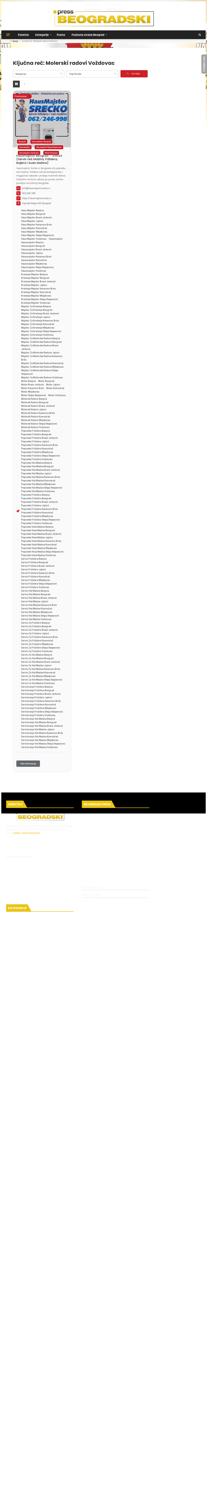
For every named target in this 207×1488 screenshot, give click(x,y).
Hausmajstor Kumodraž (34, 260)
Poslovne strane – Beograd (66, 5)
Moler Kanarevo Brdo (32, 388)
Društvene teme (22, 1225)
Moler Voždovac (57, 395)
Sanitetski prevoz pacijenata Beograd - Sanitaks (92, 1478)
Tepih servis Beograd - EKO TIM (65, 1481)
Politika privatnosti (97, 832)
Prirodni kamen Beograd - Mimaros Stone (56, 1456)
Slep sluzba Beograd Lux (30, 1443)
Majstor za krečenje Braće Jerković (40, 313)
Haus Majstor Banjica (32, 210)
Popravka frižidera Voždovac (37, 459)
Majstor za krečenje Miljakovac (37, 327)
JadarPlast (43, 1428)
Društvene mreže (22, 996)
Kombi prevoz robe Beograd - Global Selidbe (61, 1453)
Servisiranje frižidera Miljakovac (38, 708)
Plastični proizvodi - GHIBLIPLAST (63, 1469)
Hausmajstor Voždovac (29, 153)
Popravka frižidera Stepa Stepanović (40, 455)
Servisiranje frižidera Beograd (37, 690)
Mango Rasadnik (36, 1469)
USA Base (79, 1421)
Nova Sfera (157, 1437)
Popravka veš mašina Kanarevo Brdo (40, 477)
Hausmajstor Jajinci (32, 253)
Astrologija (19, 1312)
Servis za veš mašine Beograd (37, 658)
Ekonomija (16, 1169)
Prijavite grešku (95, 857)
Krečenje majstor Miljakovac (36, 295)
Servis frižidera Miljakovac (35, 580)
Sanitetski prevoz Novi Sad (183, 1431)
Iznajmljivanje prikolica (18, 1447)
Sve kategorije (94, 881)
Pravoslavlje (19, 1200)
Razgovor (18, 1355)
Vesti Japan (19, 1070)
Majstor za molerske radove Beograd (41, 342)
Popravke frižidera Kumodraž (37, 512)
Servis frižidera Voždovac (35, 587)
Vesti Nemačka (21, 1089)
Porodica (17, 1206)
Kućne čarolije (21, 1324)
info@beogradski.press (21, 856)
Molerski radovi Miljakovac (35, 420)
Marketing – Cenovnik (99, 850)
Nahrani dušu (23, 1293)
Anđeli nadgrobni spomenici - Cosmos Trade (37, 1459)
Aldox (121, 1437)
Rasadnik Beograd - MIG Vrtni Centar (158, 1469)
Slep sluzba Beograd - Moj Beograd (165, 1440)
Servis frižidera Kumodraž (35, 576)
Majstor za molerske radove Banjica (40, 338)
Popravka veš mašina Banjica (36, 463)
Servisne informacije (25, 947)
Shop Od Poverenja (16, 1421)
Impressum (92, 844)
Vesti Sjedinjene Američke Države (34, 1101)
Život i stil (18, 1380)
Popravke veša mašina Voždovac (38, 555)
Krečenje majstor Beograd (35, 278)
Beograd (22, 141)
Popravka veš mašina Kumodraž (38, 480)
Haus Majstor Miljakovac (34, 231)
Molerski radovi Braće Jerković (38, 406)
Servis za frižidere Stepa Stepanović (40, 647)
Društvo (14, 953)
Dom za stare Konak (25, 1428)
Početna (33, 5)
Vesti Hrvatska (21, 1151)
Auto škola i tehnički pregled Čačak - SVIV (145, 1431)
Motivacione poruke (25, 1282)
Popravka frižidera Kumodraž (37, 448)
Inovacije (15, 1003)
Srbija (13, 1039)
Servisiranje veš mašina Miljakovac (40, 740)
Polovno (103, 1418)
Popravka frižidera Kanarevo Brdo (39, 445)
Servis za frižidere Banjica (35, 623)
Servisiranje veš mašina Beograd (38, 722)
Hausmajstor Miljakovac (34, 263)
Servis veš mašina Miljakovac (36, 612)
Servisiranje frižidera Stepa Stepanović (42, 711)
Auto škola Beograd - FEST (142, 1453)
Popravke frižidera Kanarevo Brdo (39, 509)
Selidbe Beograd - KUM (106, 1475)
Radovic (115, 1440)
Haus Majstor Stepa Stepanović (37, 235)
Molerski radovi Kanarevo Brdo (38, 413)
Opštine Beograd (23, 934)
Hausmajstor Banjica (32, 242)
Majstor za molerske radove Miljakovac (42, 367)
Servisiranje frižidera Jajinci (36, 697)
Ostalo (13, 1195)
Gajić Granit (144, 1437)
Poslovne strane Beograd (88, 34)
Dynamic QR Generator (182, 1421)
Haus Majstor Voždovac (34, 239)
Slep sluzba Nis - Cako (138, 1428)
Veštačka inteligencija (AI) (30, 990)
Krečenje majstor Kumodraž (36, 292)
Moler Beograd (51, 153)
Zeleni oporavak (22, 1027)
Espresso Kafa (128, 1440)
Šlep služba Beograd (125, 1465)
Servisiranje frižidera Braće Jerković (41, 694)
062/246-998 (28, 193)
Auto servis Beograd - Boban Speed (141, 1450)
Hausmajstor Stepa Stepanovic (49, 147)
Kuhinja (16, 1330)
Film (14, 1387)
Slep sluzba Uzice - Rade (165, 1428)
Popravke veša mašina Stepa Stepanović (42, 551)
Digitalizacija (133, 1418)
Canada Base (125, 1421)
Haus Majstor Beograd (41, 141)
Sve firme (90, 874)
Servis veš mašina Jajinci (34, 601)
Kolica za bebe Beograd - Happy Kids (106, 1453)
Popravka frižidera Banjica (35, 431)
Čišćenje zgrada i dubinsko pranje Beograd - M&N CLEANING (133, 1462)
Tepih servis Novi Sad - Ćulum (76, 1475)
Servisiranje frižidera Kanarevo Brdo (41, 701)
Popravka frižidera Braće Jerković (39, 438)
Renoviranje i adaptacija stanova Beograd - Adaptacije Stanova (78, 1465)
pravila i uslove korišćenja (26, 832)
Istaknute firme (95, 868)
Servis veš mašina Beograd (35, 594)
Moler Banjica (28, 381)
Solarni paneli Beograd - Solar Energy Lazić (102, 1456)
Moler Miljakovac (30, 391)
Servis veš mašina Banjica (35, 591)
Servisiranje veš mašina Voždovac (39, 747)
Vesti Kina (18, 1076)
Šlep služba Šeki (59, 1462)
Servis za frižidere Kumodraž (37, 640)
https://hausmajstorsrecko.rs (37, 198)
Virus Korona (18, 1163)
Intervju (16, 1343)
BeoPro (18, 1440)
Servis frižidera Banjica (34, 559)
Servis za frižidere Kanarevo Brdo (39, 637)
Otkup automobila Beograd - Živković (62, 1434)
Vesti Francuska (22, 1057)
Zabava (16, 1263)
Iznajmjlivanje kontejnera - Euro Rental (44, 1440)
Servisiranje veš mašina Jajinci (37, 729)
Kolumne (17, 1349)
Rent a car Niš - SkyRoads (84, 1428)
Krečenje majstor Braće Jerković (38, 281)
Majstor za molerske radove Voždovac (42, 377)
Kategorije (42, 34)
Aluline (69, 1440)
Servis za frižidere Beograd (36, 626)
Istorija (16, 1250)
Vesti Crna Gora (22, 1132)
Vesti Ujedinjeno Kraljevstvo (30, 1114)
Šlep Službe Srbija (78, 1443)
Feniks (9, 1440)
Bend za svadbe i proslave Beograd (146, 1456)
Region (13, 1120)
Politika (14, 960)
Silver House (38, 1447)
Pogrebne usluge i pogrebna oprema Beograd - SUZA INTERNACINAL (81, 1424)
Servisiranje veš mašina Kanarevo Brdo (42, 733)
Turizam (17, 1406)
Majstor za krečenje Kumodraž (37, 324)
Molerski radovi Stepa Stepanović (39, 423)
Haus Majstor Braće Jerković (36, 217)
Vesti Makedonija (23, 1138)
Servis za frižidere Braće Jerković (39, 630)
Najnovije (15, 923)
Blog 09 (145, 1418)
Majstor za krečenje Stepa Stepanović (41, 331)
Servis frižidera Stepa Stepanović (39, 583)
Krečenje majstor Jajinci (34, 285)
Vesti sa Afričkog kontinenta (31, 1051)
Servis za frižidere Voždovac (37, 651)
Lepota (16, 1300)
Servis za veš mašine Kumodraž (38, 672)
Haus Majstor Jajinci (32, 221)
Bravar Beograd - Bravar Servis (154, 1465)
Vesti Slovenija (21, 1144)
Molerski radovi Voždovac (35, 427)
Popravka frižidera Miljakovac (37, 452)
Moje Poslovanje (52, 1418)
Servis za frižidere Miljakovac (37, 644)
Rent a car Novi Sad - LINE (175, 1450)
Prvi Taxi (113, 1437)
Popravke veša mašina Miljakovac (39, 548)
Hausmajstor (24, 147)
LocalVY (139, 1421)
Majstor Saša (26, 1450)
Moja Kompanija (71, 1418)
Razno (15, 1033)
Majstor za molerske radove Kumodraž (42, 363)
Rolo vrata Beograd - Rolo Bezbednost (136, 1434)
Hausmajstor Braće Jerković (36, 249)
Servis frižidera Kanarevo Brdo (38, 573)
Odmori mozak (24, 1287)
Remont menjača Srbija (112, 1428)
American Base (94, 1421)
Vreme (13, 1188)
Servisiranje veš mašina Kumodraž (39, 736)
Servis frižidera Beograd (34, 562)
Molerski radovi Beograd (34, 402)
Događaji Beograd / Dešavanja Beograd (39, 941)
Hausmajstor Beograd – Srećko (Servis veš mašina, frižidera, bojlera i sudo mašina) (39, 159)
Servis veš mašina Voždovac (36, 619)
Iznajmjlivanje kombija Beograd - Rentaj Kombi (59, 1450)
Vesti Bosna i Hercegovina (29, 1125)
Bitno (15, 1014)
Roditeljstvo (19, 1212)
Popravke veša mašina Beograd (38, 530)
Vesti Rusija (19, 1095)
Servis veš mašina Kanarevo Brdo (39, 605)
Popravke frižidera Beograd (36, 498)
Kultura (14, 1176)
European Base (64, 1421)
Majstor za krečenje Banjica (36, 306)
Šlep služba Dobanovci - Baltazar (137, 1481)
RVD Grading (23, 1431)
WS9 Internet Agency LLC (41, 1421)
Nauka (16, 1244)
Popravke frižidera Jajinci (35, 505)
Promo (61, 34)
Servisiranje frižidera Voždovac (38, 715)
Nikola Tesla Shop (15, 1424)
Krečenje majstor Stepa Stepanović (39, 299)
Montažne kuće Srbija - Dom (99, 1434)
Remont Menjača (60, 1428)
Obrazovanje (20, 1219)
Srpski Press (190, 1418)
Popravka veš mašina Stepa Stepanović (41, 487)
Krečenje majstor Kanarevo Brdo (38, 288)
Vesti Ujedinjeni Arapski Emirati (33, 1108)
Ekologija (15, 1009)
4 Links (148, 1421)
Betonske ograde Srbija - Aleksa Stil (31, 1472)
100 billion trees (35, 1424)
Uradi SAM (18, 1412)
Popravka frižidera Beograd (36, 434)
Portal (45, 5)
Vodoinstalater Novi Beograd (164, 1475)
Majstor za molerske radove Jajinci (40, 352)
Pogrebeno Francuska (170, 1434)
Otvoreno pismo (22, 1368)
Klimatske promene (24, 1020)
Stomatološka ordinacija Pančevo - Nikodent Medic (147, 1478)
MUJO (141, 1440)
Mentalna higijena (24, 1275)
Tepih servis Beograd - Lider (84, 1462)
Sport (12, 1182)
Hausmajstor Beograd (33, 246)
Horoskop (20, 1317)
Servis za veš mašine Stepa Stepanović (41, 679)
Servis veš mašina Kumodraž (36, 608)
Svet (12, 1046)
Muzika (16, 1393)
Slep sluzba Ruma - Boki (94, 1447)
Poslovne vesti (18, 972)
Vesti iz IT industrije (22, 979)
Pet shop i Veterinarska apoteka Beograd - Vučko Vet (93, 1431)
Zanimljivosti (20, 1269)
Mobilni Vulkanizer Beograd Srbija (129, 1459)
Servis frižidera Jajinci (33, 569)
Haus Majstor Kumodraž (34, 228)
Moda (15, 1336)
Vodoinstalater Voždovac (134, 1475)
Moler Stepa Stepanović (33, 395)
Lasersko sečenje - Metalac (180, 1437)
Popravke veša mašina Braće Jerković (41, 534)
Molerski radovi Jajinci (33, 409)
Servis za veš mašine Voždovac (38, 683)
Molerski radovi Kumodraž (35, 416)
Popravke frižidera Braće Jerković (39, 502)
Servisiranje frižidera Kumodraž (38, 704)
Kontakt (131, 5)
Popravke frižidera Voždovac (37, 523)
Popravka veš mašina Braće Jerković (40, 470)
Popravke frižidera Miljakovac (37, 516)
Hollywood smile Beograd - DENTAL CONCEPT (142, 1424)
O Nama (90, 825)
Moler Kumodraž (55, 388)
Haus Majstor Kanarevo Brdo (36, 224)
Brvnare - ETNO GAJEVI (101, 1443)
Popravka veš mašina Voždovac (38, 491)
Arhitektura (19, 1238)
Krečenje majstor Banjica (34, 274)
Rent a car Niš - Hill (100, 1459)
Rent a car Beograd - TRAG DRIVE (23, 1434)
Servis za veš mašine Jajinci (36, 665)
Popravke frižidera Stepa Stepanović (40, 519)
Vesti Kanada (20, 1082)
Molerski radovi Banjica (34, 399)
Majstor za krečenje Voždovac (37, 335)
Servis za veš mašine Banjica (36, 655)
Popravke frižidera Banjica (35, 495)
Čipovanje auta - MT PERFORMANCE (133, 1443)
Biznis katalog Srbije (31, 1418)
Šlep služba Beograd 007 (101, 1472)
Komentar (18, 1361)
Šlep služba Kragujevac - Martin (69, 1472)
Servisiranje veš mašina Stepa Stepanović (43, 743)
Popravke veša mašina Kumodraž (39, 544)
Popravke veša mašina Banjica (37, 527)
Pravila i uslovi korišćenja (101, 838)
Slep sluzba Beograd (55, 1443)
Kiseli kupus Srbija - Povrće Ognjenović (161, 1447)
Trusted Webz (160, 1421)
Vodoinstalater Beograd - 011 (124, 1447)
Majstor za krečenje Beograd (36, 310)
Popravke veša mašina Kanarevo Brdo (41, 541)
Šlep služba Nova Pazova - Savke (100, 1481)
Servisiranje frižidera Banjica (37, 687)
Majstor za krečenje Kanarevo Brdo (40, 320)
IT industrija (19, 984)
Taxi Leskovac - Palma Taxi (93, 1437)
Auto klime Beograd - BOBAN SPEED (58, 1437)
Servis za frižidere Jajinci (35, 633)
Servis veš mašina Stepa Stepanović (40, 615)
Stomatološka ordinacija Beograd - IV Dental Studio (109, 1469)
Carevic (51, 1447)
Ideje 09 (155, 1418)
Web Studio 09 (117, 1418)
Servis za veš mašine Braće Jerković (40, 662)
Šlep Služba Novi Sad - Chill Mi (47, 1431)
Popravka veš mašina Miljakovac (38, 484)
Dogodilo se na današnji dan (31, 1257)
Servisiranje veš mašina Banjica (38, 718)
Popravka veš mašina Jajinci (36, 473)
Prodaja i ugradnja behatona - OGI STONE (37, 1475)
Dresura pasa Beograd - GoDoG (103, 1450)
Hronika (14, 966)
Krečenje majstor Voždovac (35, 303)
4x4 (188, 1440)
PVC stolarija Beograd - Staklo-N (166, 1459)
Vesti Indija (19, 1063)
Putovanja (18, 1399)
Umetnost (18, 1231)
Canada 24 (110, 1421)
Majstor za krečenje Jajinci (35, 317)
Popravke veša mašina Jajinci (37, 537)
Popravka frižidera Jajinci (35, 441)
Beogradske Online (172, 1418)
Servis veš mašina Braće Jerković (39, 598)
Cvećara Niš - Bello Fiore (76, 1459)
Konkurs (17, 1374)
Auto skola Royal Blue (68, 1447)
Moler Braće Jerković (32, 384)
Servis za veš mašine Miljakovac (38, 676)
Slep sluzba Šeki (162, 1443)
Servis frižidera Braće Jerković (37, 566)
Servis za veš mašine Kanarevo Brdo (40, 669)
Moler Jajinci (53, 384)
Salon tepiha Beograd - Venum (48, 1478)
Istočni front (17, 1157)
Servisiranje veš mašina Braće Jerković (42, 726)
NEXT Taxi (131, 1437)
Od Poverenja (89, 1418)
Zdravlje (17, 1306)
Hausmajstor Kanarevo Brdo (36, 256)
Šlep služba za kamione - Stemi (92, 1440)
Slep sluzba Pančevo (184, 1443)
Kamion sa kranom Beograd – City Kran (137, 1472)
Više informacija (28, 763)
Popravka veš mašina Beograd (37, 466)
